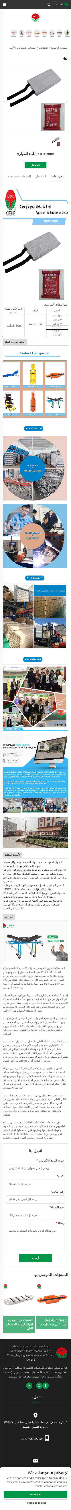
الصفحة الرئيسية (59, 47)
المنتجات (43, 47)
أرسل (35, 1258)
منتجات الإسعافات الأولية (22, 47)
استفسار (35, 165)
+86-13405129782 (32, 1438)
